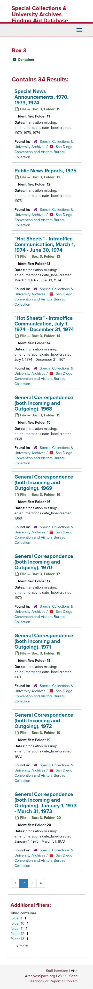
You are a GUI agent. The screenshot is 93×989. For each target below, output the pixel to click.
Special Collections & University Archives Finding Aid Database (40, 14)
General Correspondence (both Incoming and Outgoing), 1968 (43, 403)
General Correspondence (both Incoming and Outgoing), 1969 (43, 482)
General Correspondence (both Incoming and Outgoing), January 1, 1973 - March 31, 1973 (45, 803)
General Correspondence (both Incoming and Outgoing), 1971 (43, 641)
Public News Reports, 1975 (45, 171)
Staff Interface (57, 971)
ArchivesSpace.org (40, 976)
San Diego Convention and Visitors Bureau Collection (43, 152)
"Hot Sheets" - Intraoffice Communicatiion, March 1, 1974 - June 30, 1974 (44, 244)
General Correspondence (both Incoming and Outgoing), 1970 (43, 562)
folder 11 (18, 928)
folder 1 (17, 918)
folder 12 (18, 934)
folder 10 (18, 923)
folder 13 (18, 939)
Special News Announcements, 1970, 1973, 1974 (41, 97)
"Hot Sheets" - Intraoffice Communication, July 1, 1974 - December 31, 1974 (44, 324)
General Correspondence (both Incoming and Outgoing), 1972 (43, 721)
